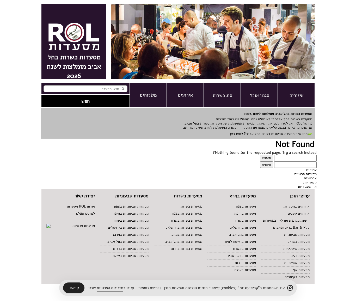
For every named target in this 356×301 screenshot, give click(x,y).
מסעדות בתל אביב (242, 234)
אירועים (185, 95)
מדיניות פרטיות (305, 174)
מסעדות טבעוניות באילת (131, 255)
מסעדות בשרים (298, 241)
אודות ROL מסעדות (81, 206)
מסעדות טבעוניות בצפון (131, 206)
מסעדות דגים (300, 255)
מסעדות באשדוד (244, 248)
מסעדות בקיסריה (297, 276)
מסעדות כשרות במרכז (186, 234)
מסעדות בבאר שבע (242, 255)
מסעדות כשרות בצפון (186, 213)
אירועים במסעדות (297, 206)
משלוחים (148, 95)
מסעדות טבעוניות (297, 234)
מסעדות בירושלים (243, 227)
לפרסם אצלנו (85, 213)
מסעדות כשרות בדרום (186, 248)
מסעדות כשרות (191, 206)
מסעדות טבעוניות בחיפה (131, 213)
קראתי (74, 288)
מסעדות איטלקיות (296, 248)
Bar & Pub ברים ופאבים (291, 227)
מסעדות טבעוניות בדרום (131, 248)
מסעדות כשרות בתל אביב (183, 241)
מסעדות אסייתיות (297, 262)
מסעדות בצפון (246, 206)
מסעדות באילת (245, 269)
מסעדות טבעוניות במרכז (131, 234)
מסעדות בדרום (245, 262)
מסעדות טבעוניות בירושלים (128, 227)
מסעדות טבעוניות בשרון (131, 220)
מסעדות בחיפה (245, 213)
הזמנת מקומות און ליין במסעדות (286, 220)
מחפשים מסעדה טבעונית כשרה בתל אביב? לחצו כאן (269, 133)
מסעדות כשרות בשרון (186, 220)
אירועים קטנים (299, 213)
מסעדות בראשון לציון (240, 241)
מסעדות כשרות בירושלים (183, 227)
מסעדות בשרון (245, 220)
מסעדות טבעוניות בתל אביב (128, 241)
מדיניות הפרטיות (110, 288)
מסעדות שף (301, 269)
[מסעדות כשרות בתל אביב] (213, 77)
